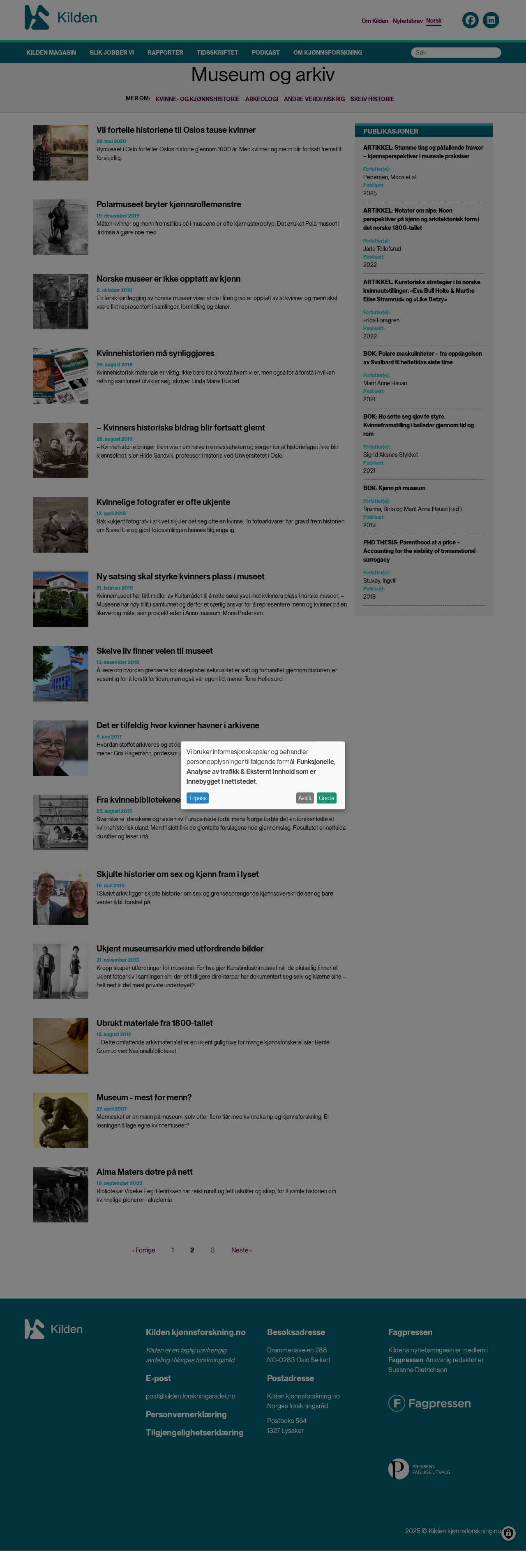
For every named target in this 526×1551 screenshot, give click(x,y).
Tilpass (198, 798)
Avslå (304, 798)
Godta (326, 798)
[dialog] (263, 775)
